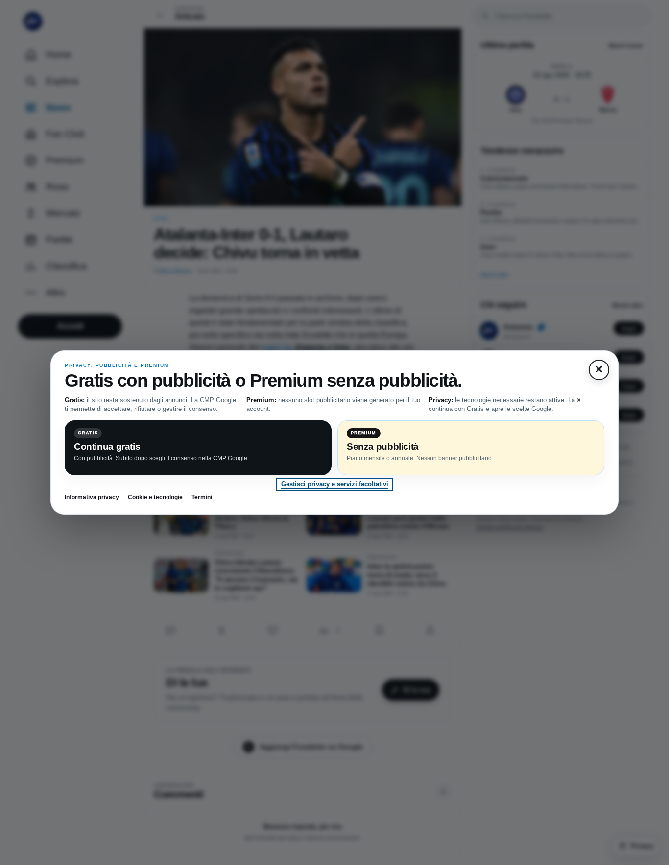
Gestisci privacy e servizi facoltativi (334, 484)
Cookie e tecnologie (155, 497)
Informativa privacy (92, 497)
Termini (201, 497)
